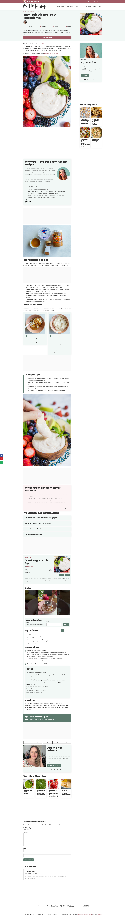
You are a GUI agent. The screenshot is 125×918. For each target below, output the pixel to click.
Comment (26, 832)
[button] (23, 26)
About (95, 6)
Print (67, 574)
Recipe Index (60, 6)
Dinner (82, 6)
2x (65, 630)
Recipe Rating (27, 827)
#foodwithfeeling (50, 719)
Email (48, 621)
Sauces (37, 11)
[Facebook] (94, 1)
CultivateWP (99, 914)
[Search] (100, 6)
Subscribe (49, 914)
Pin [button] (62, 574)
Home (24, 11)
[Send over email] (1, 462)
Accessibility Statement (88, 914)
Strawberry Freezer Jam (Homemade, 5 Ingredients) (53, 793)
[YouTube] (91, 1)
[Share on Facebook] (1, 455)
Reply (68, 871)
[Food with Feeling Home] (34, 6)
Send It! (66, 624)
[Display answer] (69, 517)
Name (25, 848)
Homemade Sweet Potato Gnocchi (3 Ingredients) (84, 121)
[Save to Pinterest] (1, 458)
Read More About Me (54, 765)
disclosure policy (45, 43)
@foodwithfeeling (39, 719)
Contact (55, 914)
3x (68, 630)
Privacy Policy (80, 914)
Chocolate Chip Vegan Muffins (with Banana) (95, 122)
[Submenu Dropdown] (97, 6)
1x (62, 630)
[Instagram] (88, 1)
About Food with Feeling (39, 914)
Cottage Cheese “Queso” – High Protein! (66, 792)
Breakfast (88, 6)
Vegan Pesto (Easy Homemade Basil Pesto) (41, 792)
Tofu (76, 6)
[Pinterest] (97, 1)
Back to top (28, 914)
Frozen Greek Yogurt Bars (51, 53)
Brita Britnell (32, 22)
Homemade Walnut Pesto (28, 792)
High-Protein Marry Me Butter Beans (96, 141)
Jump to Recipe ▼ (47, 37)
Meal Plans (70, 6)
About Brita (85, 75)
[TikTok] (100, 1)
